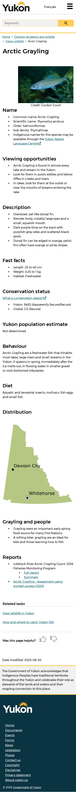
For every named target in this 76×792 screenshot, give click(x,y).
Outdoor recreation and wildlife (34, 37)
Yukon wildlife (15, 41)
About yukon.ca (16, 780)
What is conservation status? (23, 298)
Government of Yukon (27, 787)
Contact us (12, 760)
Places (9, 755)
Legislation (12, 750)
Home (6, 37)
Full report (31, 573)
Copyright (12, 765)
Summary (31, 577)
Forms (9, 740)
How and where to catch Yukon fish (28, 622)
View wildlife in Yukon (18, 613)
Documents (13, 730)
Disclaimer (12, 770)
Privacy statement (18, 775)
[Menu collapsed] (69, 7)
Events (10, 735)
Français (50, 7)
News (9, 745)
